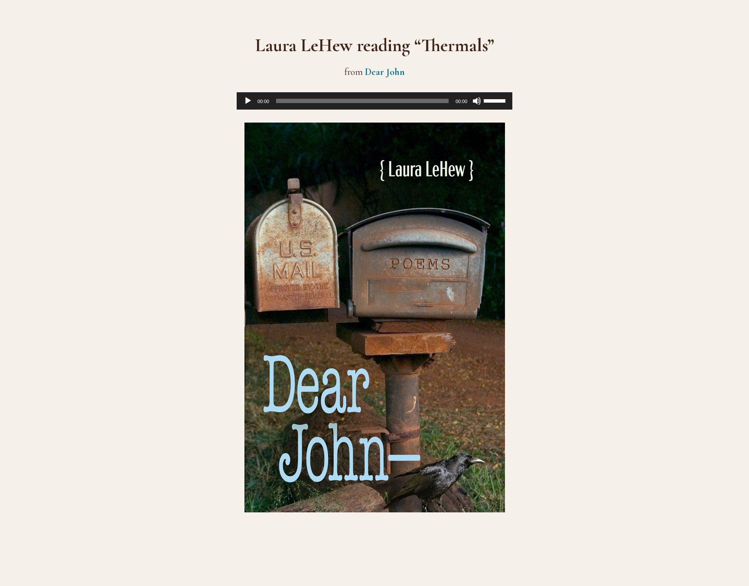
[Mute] (476, 101)
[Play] (248, 101)
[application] (374, 101)
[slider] (496, 100)
